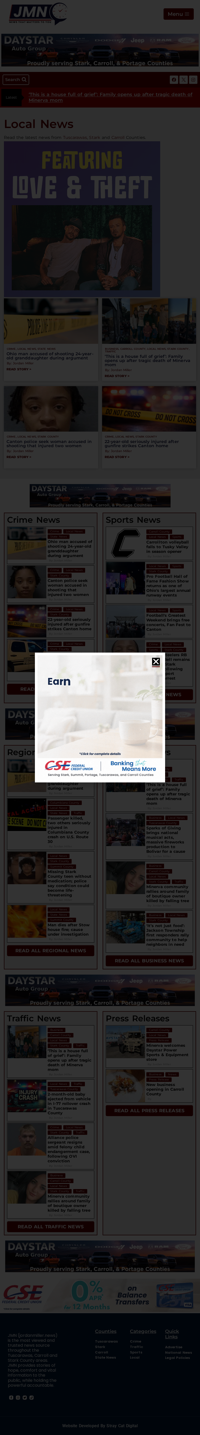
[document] (100, 717)
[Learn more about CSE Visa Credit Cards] (100, 717)
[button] (156, 662)
